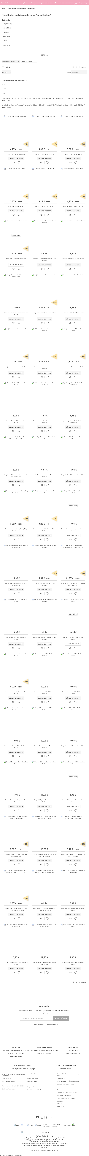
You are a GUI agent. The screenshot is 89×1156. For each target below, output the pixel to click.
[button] (19, 162)
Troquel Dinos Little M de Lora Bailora (73, 746)
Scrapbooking (7, 24)
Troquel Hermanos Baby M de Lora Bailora (16, 801)
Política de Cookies (62, 1107)
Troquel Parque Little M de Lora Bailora (16, 638)
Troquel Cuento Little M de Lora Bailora (44, 693)
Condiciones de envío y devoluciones (67, 1092)
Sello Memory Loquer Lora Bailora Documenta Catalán (44, 855)
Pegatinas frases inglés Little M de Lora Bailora (73, 909)
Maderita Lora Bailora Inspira (73, 154)
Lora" (3, 93)
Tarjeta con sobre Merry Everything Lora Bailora (16, 530)
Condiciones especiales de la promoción (38, 1089)
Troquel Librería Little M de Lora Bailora (72, 638)
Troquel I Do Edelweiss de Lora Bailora (73, 475)
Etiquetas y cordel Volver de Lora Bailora (44, 584)
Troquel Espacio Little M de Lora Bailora (44, 747)
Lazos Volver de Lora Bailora (44, 206)
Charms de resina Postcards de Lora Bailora (16, 693)
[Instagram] (42, 1117)
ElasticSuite (18, 1155)
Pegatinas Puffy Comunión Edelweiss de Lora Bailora (16, 476)
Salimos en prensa (32, 1081)
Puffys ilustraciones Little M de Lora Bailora (44, 476)
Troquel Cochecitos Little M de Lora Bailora (16, 747)
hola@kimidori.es (10, 1089)
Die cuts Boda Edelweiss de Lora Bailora (16, 422)
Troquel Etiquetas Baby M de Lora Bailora (44, 801)
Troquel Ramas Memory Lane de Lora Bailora (73, 530)
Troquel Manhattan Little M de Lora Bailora (44, 638)
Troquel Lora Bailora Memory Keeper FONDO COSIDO (73, 855)
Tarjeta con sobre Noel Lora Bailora (44, 313)
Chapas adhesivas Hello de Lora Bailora (44, 367)
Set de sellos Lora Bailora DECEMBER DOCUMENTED (73, 584)
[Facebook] (46, 1117)
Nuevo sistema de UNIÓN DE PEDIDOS (68, 1081)
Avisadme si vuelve (16, 265)
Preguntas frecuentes (32, 1087)
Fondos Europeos (61, 1078)
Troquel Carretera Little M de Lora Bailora (73, 693)
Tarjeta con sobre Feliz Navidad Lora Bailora (44, 530)
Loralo (4, 89)
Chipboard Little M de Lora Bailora (73, 313)
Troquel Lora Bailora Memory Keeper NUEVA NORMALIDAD (16, 909)
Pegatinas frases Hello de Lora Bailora (73, 367)
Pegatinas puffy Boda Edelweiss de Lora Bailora (73, 422)
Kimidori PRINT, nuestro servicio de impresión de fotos (70, 1074)
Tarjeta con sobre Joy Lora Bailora (16, 367)
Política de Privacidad (62, 1104)
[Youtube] (37, 1117)
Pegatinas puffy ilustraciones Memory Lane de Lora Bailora (44, 909)
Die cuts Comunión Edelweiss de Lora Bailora (44, 422)
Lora (3, 84)
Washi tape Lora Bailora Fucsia (73, 206)
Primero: (68, 72)
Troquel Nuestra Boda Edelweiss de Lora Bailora (16, 584)
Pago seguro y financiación (64, 1095)
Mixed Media (7, 28)
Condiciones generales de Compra (66, 1098)
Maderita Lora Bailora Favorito (44, 154)
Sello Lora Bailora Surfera (16, 206)
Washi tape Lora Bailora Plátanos (16, 258)
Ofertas (5, 40)
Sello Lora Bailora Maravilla (16, 154)
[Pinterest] (51, 1117)
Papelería (6, 32)
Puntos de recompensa (63, 1089)
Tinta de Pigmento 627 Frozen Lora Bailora (73, 801)
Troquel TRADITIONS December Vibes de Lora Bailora (16, 855)
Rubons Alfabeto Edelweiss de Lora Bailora (44, 259)
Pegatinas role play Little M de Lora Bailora (73, 963)
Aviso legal (60, 1101)
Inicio (3, 8)
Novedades (6, 36)
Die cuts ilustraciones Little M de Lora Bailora (16, 963)
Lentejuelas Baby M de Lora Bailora (73, 258)
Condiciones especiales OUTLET (66, 1084)
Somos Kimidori (31, 1074)
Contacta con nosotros (33, 1078)
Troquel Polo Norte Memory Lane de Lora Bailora (44, 963)
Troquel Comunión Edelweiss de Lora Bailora (16, 313)
